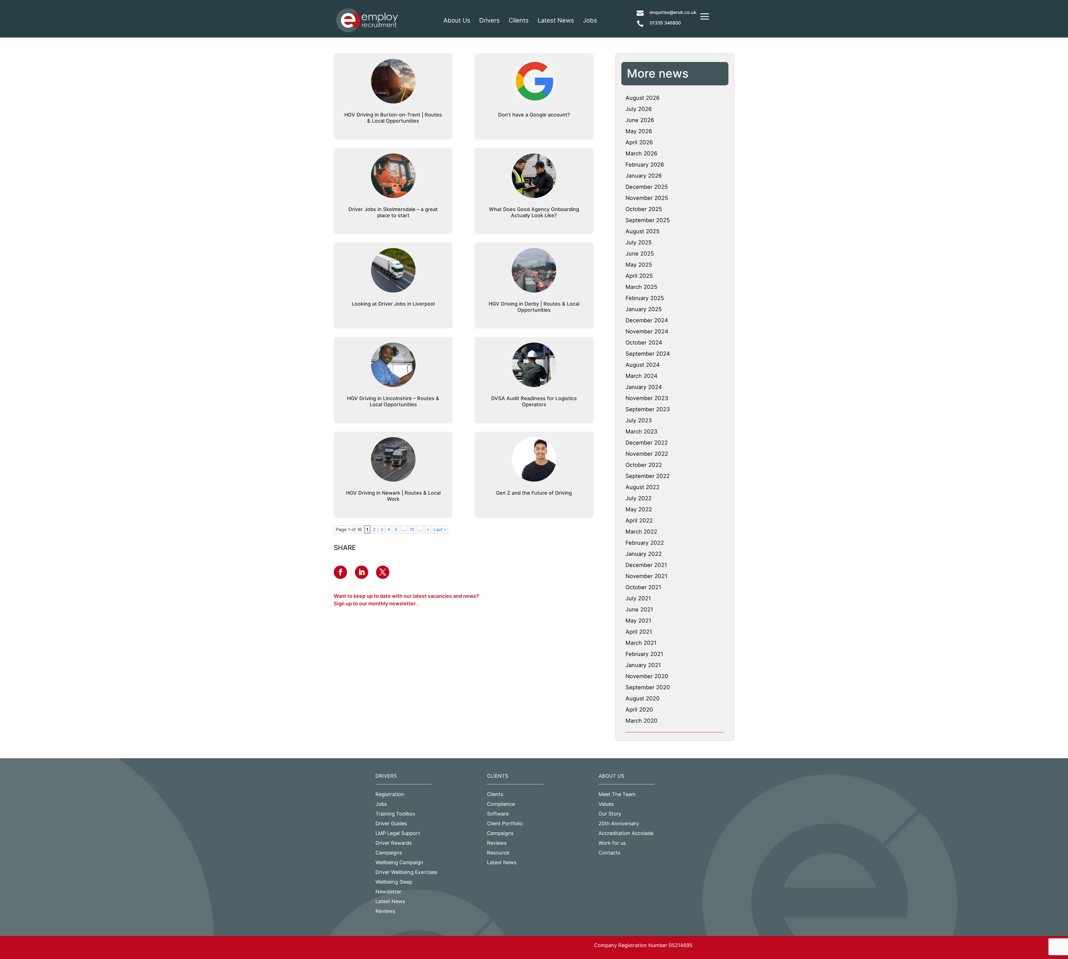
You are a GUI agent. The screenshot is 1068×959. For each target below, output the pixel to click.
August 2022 (642, 487)
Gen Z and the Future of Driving (534, 493)
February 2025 (645, 298)
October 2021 (643, 587)
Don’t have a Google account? (534, 115)
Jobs (590, 20)
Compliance (501, 804)
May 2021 (638, 620)
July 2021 (638, 598)
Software (498, 814)
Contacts (609, 853)
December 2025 (647, 187)
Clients (519, 20)
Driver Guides (391, 823)
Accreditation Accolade (626, 833)
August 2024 (643, 364)
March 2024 (641, 376)
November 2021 (646, 576)
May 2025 (639, 264)
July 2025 (639, 242)
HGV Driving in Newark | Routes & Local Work (393, 496)
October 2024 (644, 342)
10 (412, 529)
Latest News (556, 20)
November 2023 (647, 398)
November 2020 (647, 676)
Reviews (385, 911)
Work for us (612, 843)
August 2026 (642, 98)
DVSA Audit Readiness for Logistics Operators (534, 401)
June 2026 (640, 120)
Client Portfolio (505, 823)
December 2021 (646, 565)
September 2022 (648, 476)
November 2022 (647, 453)
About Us (456, 20)
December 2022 (647, 442)
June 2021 (639, 609)
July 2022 (639, 498)
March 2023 (641, 431)
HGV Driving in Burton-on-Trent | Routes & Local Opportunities (393, 118)
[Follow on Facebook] (340, 572)
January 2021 (643, 665)
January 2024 (644, 387)
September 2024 (648, 353)
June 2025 (640, 253)
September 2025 (648, 220)
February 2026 (645, 164)
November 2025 (647, 198)
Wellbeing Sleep (393, 882)
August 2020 (643, 698)
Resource (498, 853)
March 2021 (641, 643)
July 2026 (639, 109)
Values (606, 804)
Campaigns (388, 853)
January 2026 (644, 175)
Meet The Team (617, 794)
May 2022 (639, 509)
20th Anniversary (619, 823)
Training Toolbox (395, 814)
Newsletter (388, 891)
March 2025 (641, 287)
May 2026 (639, 131)
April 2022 (639, 520)
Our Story (610, 814)
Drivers (489, 20)
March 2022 (641, 531)
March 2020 (641, 720)
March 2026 (641, 153)
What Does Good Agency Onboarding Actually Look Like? (534, 212)
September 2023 (648, 409)
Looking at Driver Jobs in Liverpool (393, 304)
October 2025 (644, 209)
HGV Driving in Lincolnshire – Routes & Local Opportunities (393, 401)
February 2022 (645, 542)
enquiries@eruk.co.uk (673, 12)
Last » (440, 529)
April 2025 (639, 275)
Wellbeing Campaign (399, 862)
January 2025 (644, 309)
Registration (389, 794)
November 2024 (647, 331)
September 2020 (648, 687)
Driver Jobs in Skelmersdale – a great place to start (393, 212)
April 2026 (639, 142)
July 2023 (639, 420)
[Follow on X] (382, 572)
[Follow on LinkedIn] (361, 572)
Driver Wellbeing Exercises (406, 872)
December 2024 (647, 320)
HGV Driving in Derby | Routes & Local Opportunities (534, 307)
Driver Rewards (393, 843)
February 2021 (644, 654)
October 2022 (644, 465)
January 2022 (644, 554)
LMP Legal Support (397, 833)
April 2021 (639, 631)
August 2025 (642, 231)
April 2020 (639, 709)
